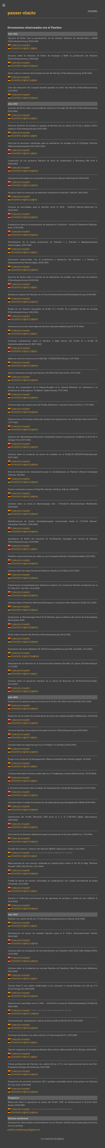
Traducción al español (20, 45)
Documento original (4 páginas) (24, 170)
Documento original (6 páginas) (24, 595)
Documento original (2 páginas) (24, 65)
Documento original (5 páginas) (24, 513)
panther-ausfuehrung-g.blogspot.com (24, 1129)
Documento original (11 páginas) (25, 1013)
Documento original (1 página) (24, 48)
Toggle (5, 5)
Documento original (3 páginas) (24, 217)
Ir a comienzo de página (52, 1138)
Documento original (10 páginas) (25, 656)
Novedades (92, 11)
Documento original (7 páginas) (24, 795)
